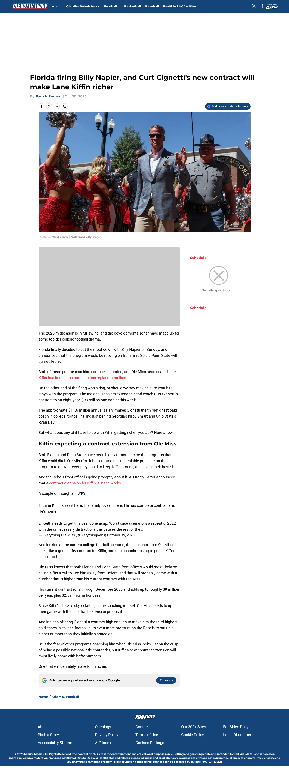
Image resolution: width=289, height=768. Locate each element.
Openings (103, 727)
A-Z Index (103, 742)
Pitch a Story (48, 734)
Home (43, 697)
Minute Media (33, 754)
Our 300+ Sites (193, 727)
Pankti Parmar (49, 96)
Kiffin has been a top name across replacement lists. (83, 377)
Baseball (152, 6)
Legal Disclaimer (237, 734)
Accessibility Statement (58, 742)
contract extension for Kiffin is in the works (85, 483)
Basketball (132, 6)
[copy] (65, 106)
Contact (142, 727)
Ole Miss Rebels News (83, 6)
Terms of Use (146, 734)
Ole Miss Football (65, 697)
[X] (254, 6)
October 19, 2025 (121, 535)
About (57, 6)
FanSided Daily (235, 727)
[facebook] (262, 6)
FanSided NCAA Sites (179, 6)
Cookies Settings (149, 742)
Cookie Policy (192, 734)
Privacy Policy (106, 734)
